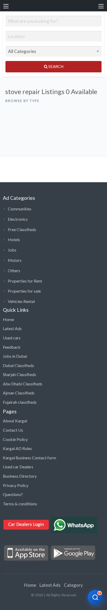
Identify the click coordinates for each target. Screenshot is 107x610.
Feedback (12, 347)
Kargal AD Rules (17, 448)
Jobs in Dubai (15, 356)
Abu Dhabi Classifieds (22, 383)
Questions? (13, 494)
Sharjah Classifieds (19, 374)
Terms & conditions (20, 503)
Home (8, 319)
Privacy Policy (15, 485)
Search (55, 66)
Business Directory (20, 476)
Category (73, 585)
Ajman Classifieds (19, 392)
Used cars (12, 337)
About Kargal (15, 420)
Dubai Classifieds (18, 365)
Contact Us (13, 430)
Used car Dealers (18, 466)
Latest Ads (12, 328)
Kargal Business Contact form (29, 457)
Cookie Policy (15, 439)
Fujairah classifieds (20, 402)
